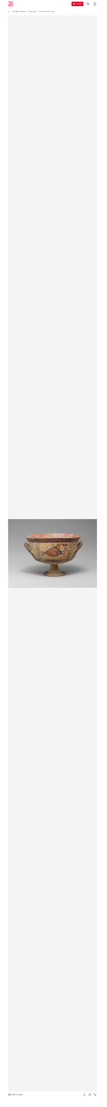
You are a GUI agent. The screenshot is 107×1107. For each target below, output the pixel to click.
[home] (9, 11)
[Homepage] (10, 4)
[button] (52, 553)
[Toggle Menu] (95, 4)
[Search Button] (88, 4)
